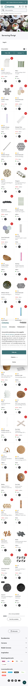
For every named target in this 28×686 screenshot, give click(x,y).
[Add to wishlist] (2, 81)
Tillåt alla (14, 352)
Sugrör (4, 42)
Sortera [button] (20, 53)
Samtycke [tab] (4, 326)
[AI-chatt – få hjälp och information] (24, 682)
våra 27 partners (9, 334)
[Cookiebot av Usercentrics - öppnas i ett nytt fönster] (20, 323)
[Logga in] (20, 7)
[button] (3, 10)
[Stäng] (26, 2)
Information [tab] (12, 326)
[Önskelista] (23, 7)
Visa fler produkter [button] (14, 619)
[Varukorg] (26, 7)
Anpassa (13, 357)
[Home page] (9, 7)
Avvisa (14, 362)
